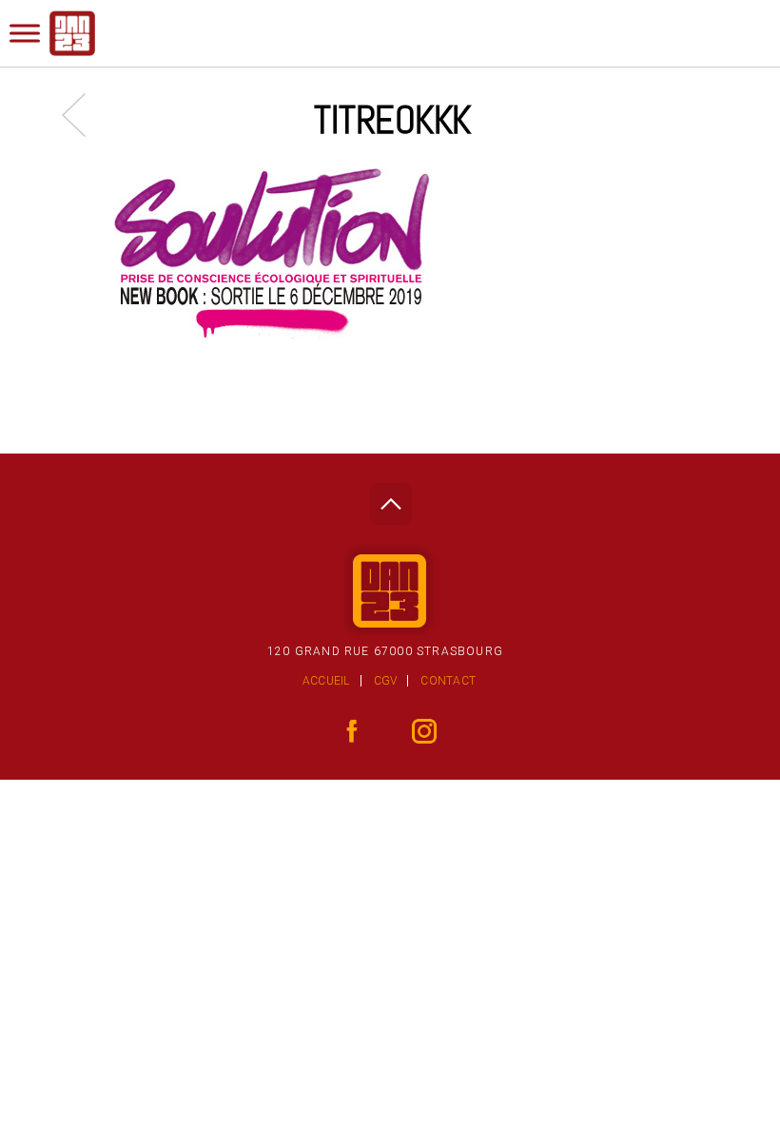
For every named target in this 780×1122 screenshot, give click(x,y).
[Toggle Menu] (25, 33)
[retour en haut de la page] (390, 499)
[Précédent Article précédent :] (83, 114)
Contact (448, 680)
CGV (386, 680)
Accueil (326, 680)
